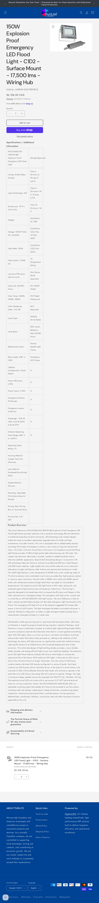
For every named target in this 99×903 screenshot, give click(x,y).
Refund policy (26, 897)
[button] (5, 12)
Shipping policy (64, 897)
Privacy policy (41, 819)
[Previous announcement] (5, 3)
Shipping (9, 99)
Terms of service (51, 897)
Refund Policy (41, 825)
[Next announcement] (94, 3)
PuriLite (15, 897)
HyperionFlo (70, 813)
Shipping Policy (42, 831)
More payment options (25, 136)
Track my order (42, 814)
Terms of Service (43, 837)
